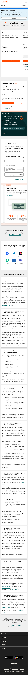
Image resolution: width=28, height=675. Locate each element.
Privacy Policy (15, 669)
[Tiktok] (25, 652)
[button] (11, 66)
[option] (23, 5)
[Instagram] (8, 652)
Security (22, 669)
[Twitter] (15, 652)
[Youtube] (11, 652)
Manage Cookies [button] (20, 671)
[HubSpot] (4, 2)
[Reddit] (21, 652)
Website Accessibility (9, 671)
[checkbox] (14, 169)
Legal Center (6, 669)
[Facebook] (5, 652)
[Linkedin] (18, 652)
